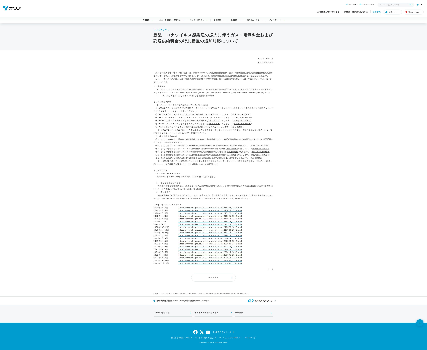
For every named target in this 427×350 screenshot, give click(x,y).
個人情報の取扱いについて (181, 338)
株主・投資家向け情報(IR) (170, 20)
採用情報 (217, 20)
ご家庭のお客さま (162, 313)
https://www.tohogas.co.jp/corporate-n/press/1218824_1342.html (210, 230)
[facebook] (195, 332)
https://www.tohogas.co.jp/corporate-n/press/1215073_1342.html (210, 210)
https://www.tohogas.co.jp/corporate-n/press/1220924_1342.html (210, 241)
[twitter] (201, 332)
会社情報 (146, 20)
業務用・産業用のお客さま (356, 12)
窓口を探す (353, 4)
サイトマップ (250, 338)
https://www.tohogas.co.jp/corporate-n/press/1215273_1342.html (210, 213)
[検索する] (411, 4)
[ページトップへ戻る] (419, 322)
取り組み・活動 (253, 20)
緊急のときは (413, 12)
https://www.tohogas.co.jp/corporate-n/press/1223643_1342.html (210, 258)
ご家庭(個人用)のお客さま (328, 12)
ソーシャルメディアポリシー (230, 338)
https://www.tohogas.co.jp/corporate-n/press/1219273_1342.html (210, 233)
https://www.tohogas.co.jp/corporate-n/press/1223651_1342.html (210, 260)
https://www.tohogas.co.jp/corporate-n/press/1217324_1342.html (210, 224)
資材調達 (234, 20)
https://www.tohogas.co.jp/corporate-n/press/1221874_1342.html (210, 247)
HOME (155, 293)
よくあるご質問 (368, 4)
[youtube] (208, 332)
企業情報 (377, 12)
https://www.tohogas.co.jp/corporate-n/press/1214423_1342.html (210, 208)
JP (421, 5)
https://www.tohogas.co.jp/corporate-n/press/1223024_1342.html (210, 252)
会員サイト (393, 12)
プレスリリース (275, 20)
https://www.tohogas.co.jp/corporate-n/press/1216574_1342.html (210, 219)
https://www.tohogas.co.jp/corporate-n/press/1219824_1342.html (210, 235)
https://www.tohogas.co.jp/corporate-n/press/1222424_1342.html (210, 249)
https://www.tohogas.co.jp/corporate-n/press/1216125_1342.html (210, 216)
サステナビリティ (197, 20)
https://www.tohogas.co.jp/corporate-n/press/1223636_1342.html (210, 255)
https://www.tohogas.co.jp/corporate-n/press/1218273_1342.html (210, 227)
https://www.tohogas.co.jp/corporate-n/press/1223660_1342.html (210, 263)
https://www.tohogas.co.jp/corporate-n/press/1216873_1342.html (210, 222)
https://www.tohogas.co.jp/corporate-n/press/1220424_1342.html (210, 238)
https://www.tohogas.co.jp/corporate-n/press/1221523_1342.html (210, 244)
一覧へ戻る (213, 277)
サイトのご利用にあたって (206, 338)
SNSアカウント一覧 (222, 332)
